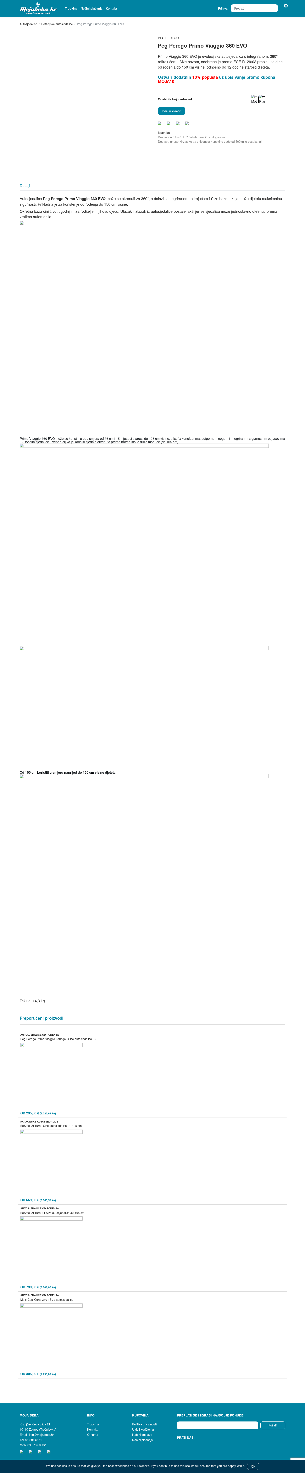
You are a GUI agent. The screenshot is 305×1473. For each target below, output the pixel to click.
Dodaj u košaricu (172, 111)
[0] (283, 8)
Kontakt (111, 8)
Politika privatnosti (144, 1424)
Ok (253, 1466)
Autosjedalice (28, 24)
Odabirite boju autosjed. (175, 99)
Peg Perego (168, 38)
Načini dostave (142, 1434)
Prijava (223, 8)
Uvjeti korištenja (143, 1429)
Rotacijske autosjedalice (57, 24)
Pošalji (272, 1425)
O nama (92, 1434)
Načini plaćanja (91, 8)
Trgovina (71, 8)
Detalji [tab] (25, 185)
